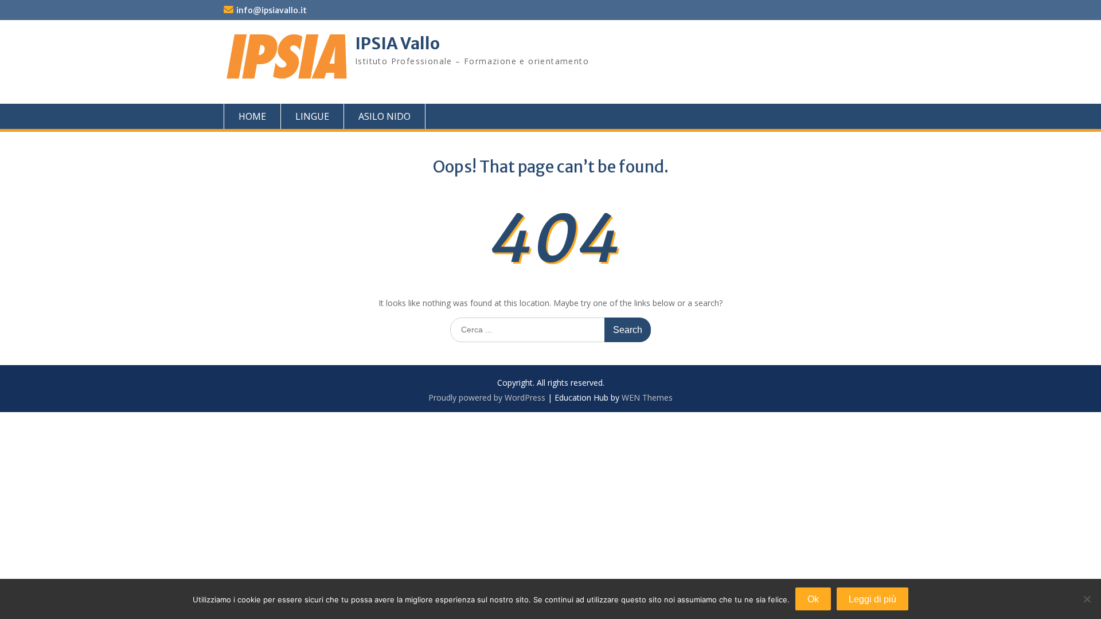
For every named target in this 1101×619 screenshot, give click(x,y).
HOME (252, 116)
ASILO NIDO (384, 116)
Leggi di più (872, 599)
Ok (813, 599)
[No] (1086, 599)
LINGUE (312, 116)
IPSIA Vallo (397, 43)
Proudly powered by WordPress (486, 397)
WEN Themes (647, 397)
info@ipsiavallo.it (271, 10)
